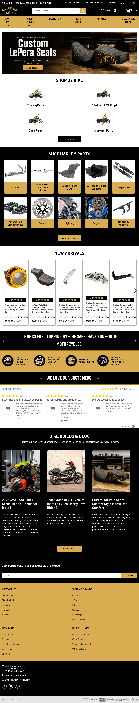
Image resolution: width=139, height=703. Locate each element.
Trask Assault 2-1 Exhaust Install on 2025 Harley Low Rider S (66, 504)
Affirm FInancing (79, 639)
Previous (3, 290)
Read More (21, 415)
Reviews (6, 639)
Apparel (101, 18)
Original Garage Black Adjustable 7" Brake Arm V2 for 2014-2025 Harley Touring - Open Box (123, 308)
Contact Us (7, 649)
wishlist (108, 10)
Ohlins (74, 605)
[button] (130, 389)
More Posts (69, 548)
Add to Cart (15, 300)
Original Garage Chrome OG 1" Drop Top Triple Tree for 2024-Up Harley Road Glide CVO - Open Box (96, 307)
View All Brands (78, 619)
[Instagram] (17, 686)
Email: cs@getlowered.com (17, 679)
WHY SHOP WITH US (94, 2)
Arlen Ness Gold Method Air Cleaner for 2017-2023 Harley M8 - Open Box (15, 308)
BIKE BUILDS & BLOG (73, 2)
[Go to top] (134, 695)
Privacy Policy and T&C (82, 644)
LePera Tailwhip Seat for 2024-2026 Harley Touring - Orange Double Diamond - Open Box (42, 308)
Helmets (54, 18)
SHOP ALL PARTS (69, 238)
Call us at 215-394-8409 (15, 675)
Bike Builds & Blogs (10, 644)
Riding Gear (78, 20)
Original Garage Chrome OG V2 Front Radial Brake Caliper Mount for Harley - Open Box (69, 308)
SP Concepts (77, 614)
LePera (75, 600)
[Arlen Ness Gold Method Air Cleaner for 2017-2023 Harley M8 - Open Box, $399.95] (15, 277)
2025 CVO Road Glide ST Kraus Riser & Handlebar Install (19, 504)
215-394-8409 (128, 3)
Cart (135, 10)
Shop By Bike (7, 21)
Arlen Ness (76, 595)
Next (135, 290)
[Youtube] (11, 686)
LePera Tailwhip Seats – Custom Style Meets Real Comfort (110, 504)
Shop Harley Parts (30, 21)
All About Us (7, 634)
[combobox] (55, 11)
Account (120, 10)
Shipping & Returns (80, 634)
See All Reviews (12, 389)
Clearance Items (128, 20)
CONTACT (113, 2)
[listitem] (22, 406)
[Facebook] (4, 686)
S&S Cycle (76, 610)
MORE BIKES (69, 139)
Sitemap (6, 653)
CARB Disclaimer (79, 649)
